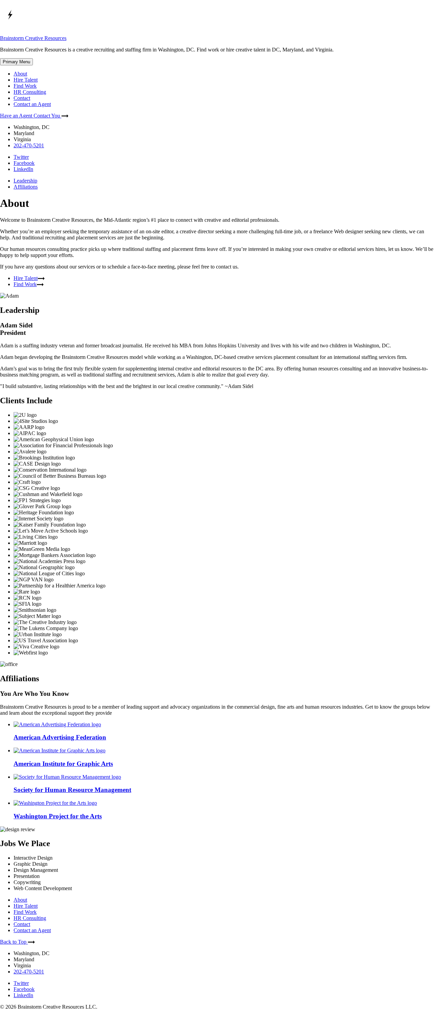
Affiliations (26, 187)
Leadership (25, 181)
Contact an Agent (32, 104)
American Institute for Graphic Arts (63, 763)
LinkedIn (23, 169)
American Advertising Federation (60, 737)
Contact (22, 98)
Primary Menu (16, 61)
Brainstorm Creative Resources (33, 38)
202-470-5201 (29, 145)
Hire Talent (26, 80)
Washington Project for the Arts (58, 816)
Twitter (21, 157)
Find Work (25, 86)
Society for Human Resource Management (72, 789)
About (20, 74)
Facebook (24, 163)
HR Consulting (30, 92)
